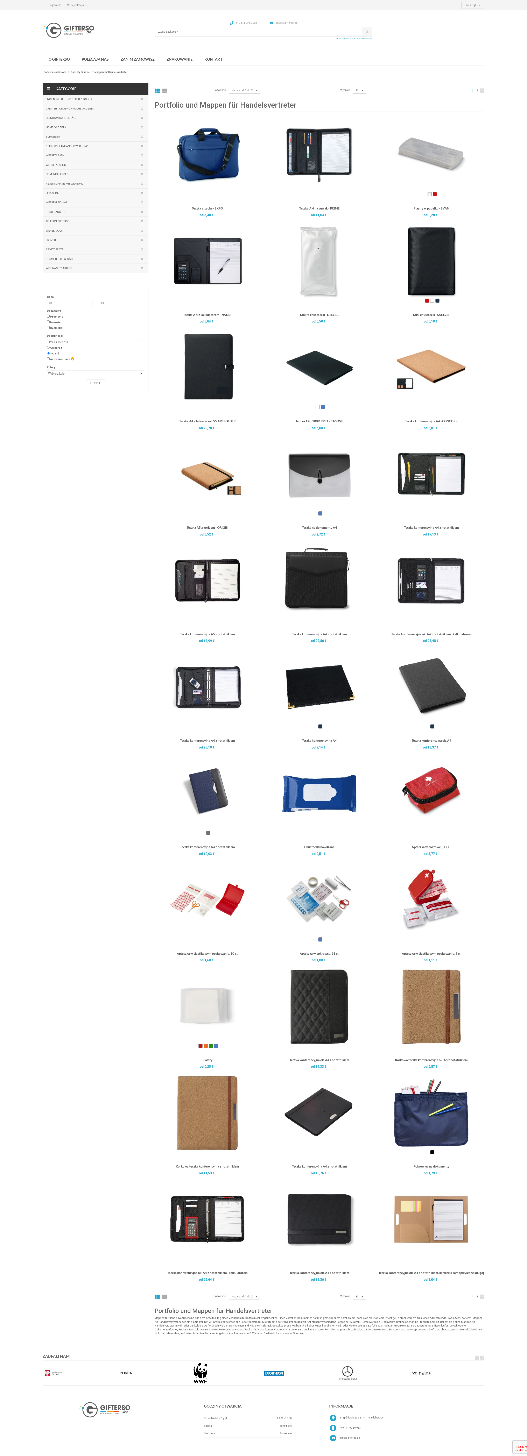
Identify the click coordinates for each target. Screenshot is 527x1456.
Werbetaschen (56, 164)
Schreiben (53, 136)
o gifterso (59, 59)
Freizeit (51, 239)
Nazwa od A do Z (242, 90)
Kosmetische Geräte (59, 258)
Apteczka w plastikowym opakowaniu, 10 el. (207, 953)
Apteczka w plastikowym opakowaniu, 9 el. (431, 953)
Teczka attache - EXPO (207, 208)
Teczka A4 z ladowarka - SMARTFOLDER (207, 421)
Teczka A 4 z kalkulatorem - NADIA (207, 315)
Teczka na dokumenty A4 (319, 527)
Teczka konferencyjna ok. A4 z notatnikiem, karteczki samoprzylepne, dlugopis (433, 1273)
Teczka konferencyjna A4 (319, 740)
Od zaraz (56, 347)
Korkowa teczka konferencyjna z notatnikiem (207, 1166)
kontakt (213, 59)
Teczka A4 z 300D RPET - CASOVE (319, 421)
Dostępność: (55, 335)
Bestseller (57, 328)
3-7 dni (54, 353)
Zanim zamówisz (138, 59)
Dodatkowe (54, 310)
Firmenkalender (57, 174)
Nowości (56, 322)
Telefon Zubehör (57, 221)
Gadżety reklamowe (55, 72)
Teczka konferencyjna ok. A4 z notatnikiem (319, 1060)
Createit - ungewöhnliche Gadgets (70, 108)
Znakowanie (179, 59)
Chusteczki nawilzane (319, 847)
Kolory (51, 367)
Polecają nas (95, 59)
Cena (50, 296)
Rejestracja (77, 5)
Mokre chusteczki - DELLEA (319, 315)
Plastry (207, 1060)
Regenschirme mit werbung (65, 183)
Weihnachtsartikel (59, 268)
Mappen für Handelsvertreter (110, 72)
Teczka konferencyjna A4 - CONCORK (431, 421)
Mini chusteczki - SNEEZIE (431, 315)
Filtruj (95, 383)
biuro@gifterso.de (349, 1437)
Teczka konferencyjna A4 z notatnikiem (431, 527)
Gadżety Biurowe (80, 72)
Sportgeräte (54, 249)
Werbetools (54, 230)
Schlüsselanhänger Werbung (67, 146)
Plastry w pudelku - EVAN (431, 208)
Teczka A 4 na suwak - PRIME (319, 208)
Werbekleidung (56, 202)
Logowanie (55, 5)
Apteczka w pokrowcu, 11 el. (319, 953)
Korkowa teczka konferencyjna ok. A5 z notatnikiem (431, 1060)
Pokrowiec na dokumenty (431, 1166)
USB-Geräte (53, 193)
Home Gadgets (56, 127)
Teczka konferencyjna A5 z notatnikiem (207, 634)
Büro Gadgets (55, 211)
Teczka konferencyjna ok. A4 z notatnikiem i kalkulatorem (431, 634)
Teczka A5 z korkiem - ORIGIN (207, 527)
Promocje (56, 316)
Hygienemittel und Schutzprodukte (70, 99)
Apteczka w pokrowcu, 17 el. (431, 847)
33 (357, 90)
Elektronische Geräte (61, 117)
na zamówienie (60, 359)
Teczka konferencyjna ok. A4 (431, 740)
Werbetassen (55, 155)
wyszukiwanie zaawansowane (354, 38)
